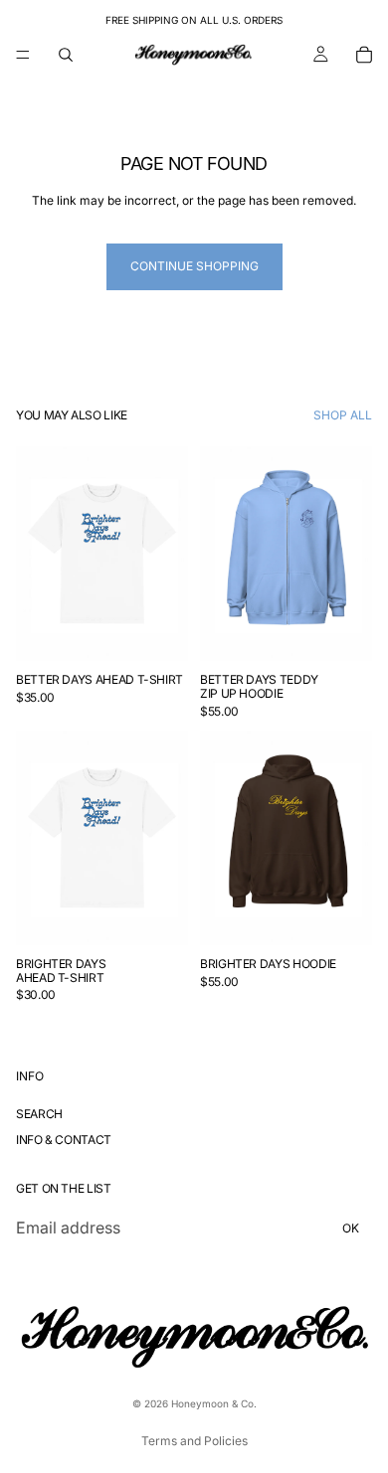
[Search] (66, 55)
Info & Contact (63, 1139)
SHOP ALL (342, 415)
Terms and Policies (194, 1440)
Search (39, 1113)
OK (350, 1228)
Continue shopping (194, 265)
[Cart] (364, 55)
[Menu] (23, 55)
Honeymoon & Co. (214, 1403)
